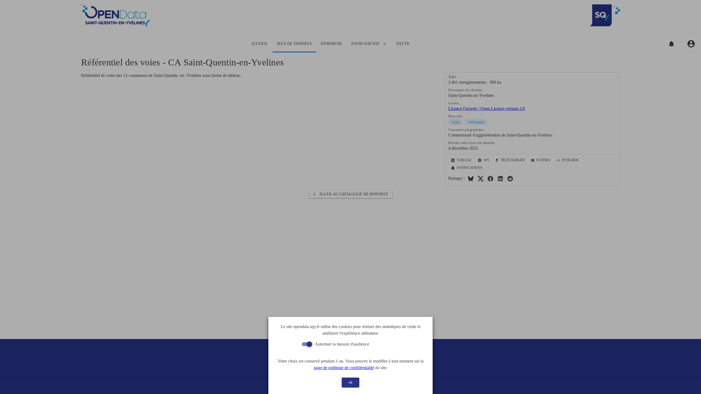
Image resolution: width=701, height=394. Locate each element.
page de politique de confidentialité (344, 367)
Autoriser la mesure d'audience (342, 344)
